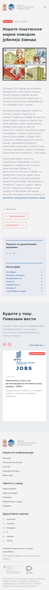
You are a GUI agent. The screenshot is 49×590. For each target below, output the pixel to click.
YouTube (10, 523)
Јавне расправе (10, 493)
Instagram (11, 528)
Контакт (6, 466)
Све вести (11, 209)
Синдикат (11, 288)
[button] (4, 345)
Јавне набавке (9, 488)
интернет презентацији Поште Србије (24, 197)
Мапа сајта (8, 475)
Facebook (11, 519)
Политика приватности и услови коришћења (18, 550)
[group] (24, 386)
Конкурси (7, 497)
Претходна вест (17, 216)
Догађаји (11, 272)
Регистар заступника (12, 462)
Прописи (7, 458)
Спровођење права (16, 291)
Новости (10, 281)
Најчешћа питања (11, 471)
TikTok (9, 540)
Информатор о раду (12, 501)
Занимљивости (14, 278)
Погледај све (36, 345)
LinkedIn (10, 536)
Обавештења (13, 285)
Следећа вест (12, 225)
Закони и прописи (15, 275)
